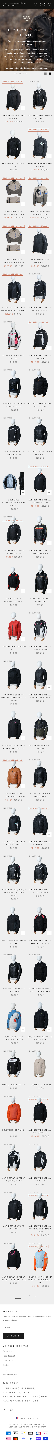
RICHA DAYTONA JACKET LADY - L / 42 (13, 795)
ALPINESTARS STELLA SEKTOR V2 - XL (40, 501)
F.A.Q (5, 1369)
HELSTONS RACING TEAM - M (40, 600)
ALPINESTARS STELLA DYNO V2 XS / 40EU (40, 552)
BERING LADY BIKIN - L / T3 (14, 164)
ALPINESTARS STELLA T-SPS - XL (40, 357)
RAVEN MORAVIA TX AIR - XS (40, 747)
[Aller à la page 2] (36, 1295)
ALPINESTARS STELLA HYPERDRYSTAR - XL (13, 747)
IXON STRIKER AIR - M (13, 1085)
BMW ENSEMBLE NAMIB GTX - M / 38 (14, 261)
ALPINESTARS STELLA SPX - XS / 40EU (40, 309)
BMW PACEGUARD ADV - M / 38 (40, 164)
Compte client (9, 1360)
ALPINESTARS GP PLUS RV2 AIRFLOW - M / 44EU (14, 893)
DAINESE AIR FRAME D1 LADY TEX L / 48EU (40, 990)
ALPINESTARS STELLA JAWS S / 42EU (40, 648)
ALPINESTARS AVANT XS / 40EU (14, 990)
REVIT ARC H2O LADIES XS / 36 (14, 942)
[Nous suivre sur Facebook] (4, 1409)
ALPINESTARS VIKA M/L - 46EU (40, 795)
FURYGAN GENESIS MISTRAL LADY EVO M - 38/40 (13, 698)
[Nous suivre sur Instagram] (11, 1409)
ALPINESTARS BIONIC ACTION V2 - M (14, 405)
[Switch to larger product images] (45, 74)
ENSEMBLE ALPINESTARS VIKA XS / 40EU (14, 503)
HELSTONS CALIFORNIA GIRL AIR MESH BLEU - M (40, 1280)
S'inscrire (13, 1336)
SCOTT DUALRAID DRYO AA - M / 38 (14, 1038)
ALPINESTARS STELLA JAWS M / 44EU (40, 891)
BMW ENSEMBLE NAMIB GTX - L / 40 (14, 213)
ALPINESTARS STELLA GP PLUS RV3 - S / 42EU (13, 309)
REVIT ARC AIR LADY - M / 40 (14, 357)
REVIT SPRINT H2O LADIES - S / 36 (14, 552)
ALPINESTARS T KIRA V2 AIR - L (14, 116)
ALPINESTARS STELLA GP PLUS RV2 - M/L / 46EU (40, 1229)
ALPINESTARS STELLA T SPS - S (40, 1179)
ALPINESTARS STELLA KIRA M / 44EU (13, 843)
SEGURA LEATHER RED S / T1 (14, 648)
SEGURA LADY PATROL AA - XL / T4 (40, 405)
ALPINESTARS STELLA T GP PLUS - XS (13, 1179)
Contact (6, 1365)
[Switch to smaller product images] (50, 74)
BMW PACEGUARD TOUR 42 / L (40, 261)
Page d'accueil (9, 1356)
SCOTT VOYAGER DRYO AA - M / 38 (40, 1038)
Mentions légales (10, 1374)
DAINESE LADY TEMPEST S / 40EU (14, 600)
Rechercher (7, 1351)
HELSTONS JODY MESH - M (14, 1131)
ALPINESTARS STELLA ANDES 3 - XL (40, 843)
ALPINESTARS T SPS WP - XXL (13, 1227)
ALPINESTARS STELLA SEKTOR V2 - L (40, 1131)
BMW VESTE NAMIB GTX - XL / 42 (40, 213)
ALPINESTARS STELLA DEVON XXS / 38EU (40, 696)
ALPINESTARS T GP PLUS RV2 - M (14, 453)
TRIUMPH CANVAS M (40, 1085)
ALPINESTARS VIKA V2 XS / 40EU (40, 453)
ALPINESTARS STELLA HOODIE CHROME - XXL (14, 1278)
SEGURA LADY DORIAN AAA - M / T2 (40, 116)
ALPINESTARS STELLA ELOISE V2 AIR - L (40, 942)
